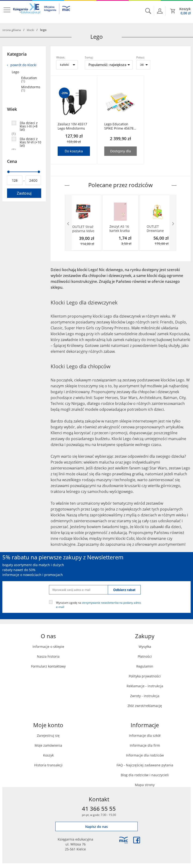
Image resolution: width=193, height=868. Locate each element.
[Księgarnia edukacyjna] (123, 840)
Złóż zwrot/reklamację (145, 705)
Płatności (145, 656)
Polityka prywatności (145, 676)
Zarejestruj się (48, 735)
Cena (12, 161)
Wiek (12, 109)
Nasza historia (48, 656)
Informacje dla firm (145, 745)
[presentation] (68, 223)
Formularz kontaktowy (48, 666)
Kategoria (17, 54)
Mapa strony (145, 785)
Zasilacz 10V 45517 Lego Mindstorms (72, 126)
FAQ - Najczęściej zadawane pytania (145, 765)
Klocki (30, 30)
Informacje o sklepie (48, 646)
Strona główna (11, 30)
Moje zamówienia (48, 745)
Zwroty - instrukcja (144, 696)
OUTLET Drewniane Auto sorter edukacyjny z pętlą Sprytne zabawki (157, 228)
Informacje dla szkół (145, 735)
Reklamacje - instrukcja (145, 686)
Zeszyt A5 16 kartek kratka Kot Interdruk (119, 228)
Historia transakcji (48, 765)
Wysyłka (145, 646)
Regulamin (144, 666)
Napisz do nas (96, 826)
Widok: (60, 57)
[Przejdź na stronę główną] (42, 11)
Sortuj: (89, 57)
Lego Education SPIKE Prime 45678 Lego (118, 126)
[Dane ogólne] (160, 11)
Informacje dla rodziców (145, 755)
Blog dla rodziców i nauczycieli (145, 775)
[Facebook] (136, 840)
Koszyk (48, 755)
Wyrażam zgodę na (98, 604)
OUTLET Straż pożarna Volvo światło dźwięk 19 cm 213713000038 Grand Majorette (83, 229)
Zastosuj (24, 193)
